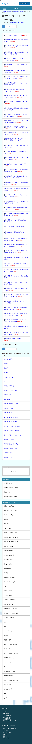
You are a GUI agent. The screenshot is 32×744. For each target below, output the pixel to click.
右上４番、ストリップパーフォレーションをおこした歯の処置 (16, 195)
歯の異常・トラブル (9, 515)
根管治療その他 (8, 457)
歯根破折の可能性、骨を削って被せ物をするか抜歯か (16, 327)
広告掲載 (5, 730)
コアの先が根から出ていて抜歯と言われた (16, 65)
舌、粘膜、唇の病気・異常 (11, 613)
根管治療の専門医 (8, 453)
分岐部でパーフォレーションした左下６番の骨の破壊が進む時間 (16, 121)
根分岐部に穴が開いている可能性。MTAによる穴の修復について (16, 146)
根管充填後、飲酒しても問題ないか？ (15, 339)
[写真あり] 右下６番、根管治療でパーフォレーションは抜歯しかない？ (16, 139)
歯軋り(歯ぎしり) (8, 568)
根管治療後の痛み (8, 412)
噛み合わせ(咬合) (8, 564)
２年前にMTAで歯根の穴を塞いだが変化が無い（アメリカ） (16, 270)
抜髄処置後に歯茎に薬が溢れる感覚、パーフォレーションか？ (16, 90)
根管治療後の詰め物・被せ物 (11, 444)
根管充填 (6, 368)
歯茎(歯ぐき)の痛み (9, 546)
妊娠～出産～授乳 (8, 604)
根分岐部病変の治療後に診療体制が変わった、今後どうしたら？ (16, 109)
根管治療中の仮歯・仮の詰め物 (12, 426)
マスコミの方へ (7, 732)
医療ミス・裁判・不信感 (10, 644)
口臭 (5, 586)
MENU (16, 8)
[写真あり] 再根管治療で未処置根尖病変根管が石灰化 (16, 40)
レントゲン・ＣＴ (8, 631)
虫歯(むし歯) (7, 528)
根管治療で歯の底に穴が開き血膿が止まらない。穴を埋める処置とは (16, 245)
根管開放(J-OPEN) (9, 386)
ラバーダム (7, 372)
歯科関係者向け (7, 719)
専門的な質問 (7, 684)
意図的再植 (7, 399)
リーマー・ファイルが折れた (11, 430)
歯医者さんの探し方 (9, 506)
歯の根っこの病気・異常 (10, 532)
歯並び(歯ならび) (8, 559)
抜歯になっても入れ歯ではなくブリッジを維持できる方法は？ (16, 333)
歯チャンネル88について (9, 728)
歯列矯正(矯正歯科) (9, 555)
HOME (5, 711)
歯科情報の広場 (7, 717)
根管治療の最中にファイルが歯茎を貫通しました (16, 276)
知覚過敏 (6, 524)
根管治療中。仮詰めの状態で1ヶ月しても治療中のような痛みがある (15, 115)
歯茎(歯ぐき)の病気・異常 (11, 541)
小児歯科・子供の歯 (9, 599)
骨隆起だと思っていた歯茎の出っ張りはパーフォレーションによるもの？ (16, 177)
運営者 (5, 736)
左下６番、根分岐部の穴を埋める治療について (16, 152)
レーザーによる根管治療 (10, 390)
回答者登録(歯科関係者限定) (11, 496)
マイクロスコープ (8, 377)
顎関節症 (6, 573)
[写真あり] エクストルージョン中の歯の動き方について (16, 183)
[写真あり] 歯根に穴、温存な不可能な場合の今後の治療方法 (16, 71)
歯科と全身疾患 (8, 689)
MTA (5, 381)
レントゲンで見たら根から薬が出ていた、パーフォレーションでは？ (16, 314)
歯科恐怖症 (7, 635)
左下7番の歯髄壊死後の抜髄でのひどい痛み (15, 102)
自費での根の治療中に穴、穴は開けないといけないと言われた (16, 59)
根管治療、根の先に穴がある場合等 (14, 227)
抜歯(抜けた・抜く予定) (10, 510)
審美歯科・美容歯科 (9, 577)
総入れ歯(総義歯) (8, 675)
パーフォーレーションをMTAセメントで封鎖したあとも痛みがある (16, 295)
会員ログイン (6, 738)
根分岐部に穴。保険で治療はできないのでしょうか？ (16, 264)
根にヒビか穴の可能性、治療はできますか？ (15, 232)
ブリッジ (6, 666)
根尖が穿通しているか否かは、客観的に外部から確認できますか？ (16, 170)
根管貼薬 (6, 363)
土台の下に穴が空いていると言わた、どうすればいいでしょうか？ (16, 77)
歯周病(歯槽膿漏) (8, 550)
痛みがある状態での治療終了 (11, 417)
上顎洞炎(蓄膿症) (8, 595)
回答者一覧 (7, 492)
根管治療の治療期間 (9, 439)
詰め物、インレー (8, 649)
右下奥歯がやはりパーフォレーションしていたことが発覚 (16, 158)
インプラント (7, 662)
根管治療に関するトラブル (11, 403)
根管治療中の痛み (8, 408)
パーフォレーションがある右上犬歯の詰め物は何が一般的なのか (16, 308)
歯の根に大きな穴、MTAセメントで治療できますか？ (16, 258)
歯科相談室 (9, 11)
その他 (5, 698)
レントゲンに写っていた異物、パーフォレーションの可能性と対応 (16, 96)
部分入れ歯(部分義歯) (9, 671)
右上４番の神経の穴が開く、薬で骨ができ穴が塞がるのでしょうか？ (16, 202)
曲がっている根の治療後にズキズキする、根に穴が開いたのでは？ (16, 320)
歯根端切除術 (7, 395)
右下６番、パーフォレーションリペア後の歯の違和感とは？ (16, 283)
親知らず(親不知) (8, 591)
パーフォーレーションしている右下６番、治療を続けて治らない (16, 251)
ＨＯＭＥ (4, 11)
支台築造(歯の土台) (9, 658)
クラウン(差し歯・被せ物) (11, 653)
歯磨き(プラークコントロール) (12, 608)
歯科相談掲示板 (8, 483)
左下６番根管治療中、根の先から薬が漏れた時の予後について (16, 208)
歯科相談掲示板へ (24, 3)
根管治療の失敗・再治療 (10, 421)
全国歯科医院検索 (8, 715)
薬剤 (5, 626)
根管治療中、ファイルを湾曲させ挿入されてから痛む (16, 220)
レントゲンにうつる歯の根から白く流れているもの (16, 289)
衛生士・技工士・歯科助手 (11, 680)
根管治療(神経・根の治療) (18, 11)
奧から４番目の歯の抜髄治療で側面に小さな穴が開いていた (16, 214)
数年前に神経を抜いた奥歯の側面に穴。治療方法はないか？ (16, 189)
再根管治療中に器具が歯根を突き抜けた (15, 127)
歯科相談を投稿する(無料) (11, 487)
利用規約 (5, 734)
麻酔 (5, 622)
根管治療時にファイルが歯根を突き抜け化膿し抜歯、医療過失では (16, 53)
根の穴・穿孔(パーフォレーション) (13, 435)
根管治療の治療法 (8, 359)
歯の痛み (6, 519)
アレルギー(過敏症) (9, 617)
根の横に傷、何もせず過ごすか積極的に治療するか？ (16, 46)
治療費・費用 (7, 640)
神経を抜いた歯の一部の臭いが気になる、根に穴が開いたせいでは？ (16, 239)
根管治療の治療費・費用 (10, 448)
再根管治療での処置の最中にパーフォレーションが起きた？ (16, 302)
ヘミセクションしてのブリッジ (15, 35)
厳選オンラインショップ (9, 720)
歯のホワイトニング (9, 582)
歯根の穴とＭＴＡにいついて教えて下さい (16, 164)
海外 (5, 693)
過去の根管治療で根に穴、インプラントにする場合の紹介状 (16, 133)
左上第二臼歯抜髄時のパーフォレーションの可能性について (16, 83)
